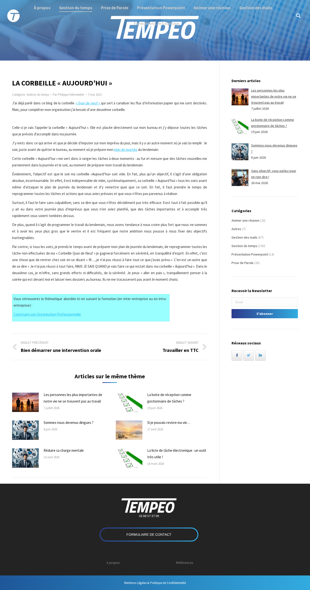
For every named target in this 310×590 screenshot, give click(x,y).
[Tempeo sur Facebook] (237, 355)
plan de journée (125, 149)
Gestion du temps (37, 95)
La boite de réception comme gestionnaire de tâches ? (169, 398)
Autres (236, 229)
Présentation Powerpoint (250, 254)
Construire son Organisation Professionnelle (47, 314)
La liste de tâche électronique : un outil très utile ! (176, 453)
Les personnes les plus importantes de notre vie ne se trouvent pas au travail (73, 398)
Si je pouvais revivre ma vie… (168, 422)
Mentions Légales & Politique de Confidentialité (155, 583)
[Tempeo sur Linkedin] (260, 355)
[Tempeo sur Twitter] (248, 355)
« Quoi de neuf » (88, 103)
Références (184, 562)
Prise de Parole (243, 263)
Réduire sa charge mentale (64, 450)
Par (68, 95)
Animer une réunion (245, 220)
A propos (113, 562)
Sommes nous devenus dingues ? (68, 422)
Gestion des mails (244, 237)
